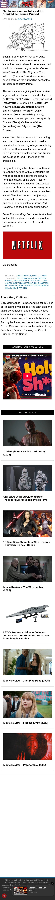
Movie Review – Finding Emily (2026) (25, 722)
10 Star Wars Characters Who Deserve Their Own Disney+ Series (26, 544)
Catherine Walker (37, 278)
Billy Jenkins (23, 278)
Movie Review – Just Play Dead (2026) (26, 680)
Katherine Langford (39, 283)
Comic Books (33, 831)
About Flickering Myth (32, 854)
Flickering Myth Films (33, 845)
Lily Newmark (11, 286)
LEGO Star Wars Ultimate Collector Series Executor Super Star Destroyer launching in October (26, 635)
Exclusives (33, 813)
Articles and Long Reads (33, 804)
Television (42, 276)
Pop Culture (33, 818)
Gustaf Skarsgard (21, 283)
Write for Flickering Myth (33, 863)
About (33, 850)
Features (33, 800)
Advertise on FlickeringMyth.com (33, 858)
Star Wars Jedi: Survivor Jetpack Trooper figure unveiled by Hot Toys (25, 498)
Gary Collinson (24, 276)
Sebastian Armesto (39, 286)
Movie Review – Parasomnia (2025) (24, 765)
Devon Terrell (35, 281)
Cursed (8, 281)
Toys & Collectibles (33, 840)
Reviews (33, 795)
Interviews (33, 808)
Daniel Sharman (20, 281)
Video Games (33, 836)
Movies (33, 822)
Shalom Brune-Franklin (16, 288)
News (34, 276)
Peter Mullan (24, 286)
